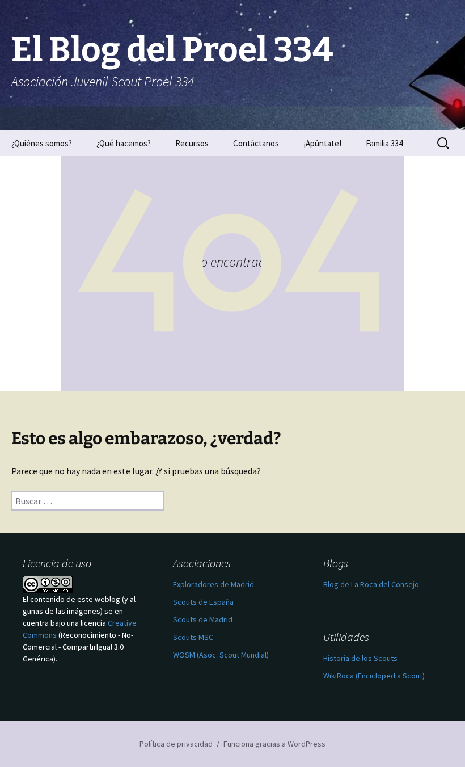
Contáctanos (256, 143)
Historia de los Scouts (360, 658)
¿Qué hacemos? (123, 143)
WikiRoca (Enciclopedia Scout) (374, 676)
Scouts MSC (193, 637)
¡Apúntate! (322, 143)
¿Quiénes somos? (41, 143)
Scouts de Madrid (202, 619)
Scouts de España (203, 602)
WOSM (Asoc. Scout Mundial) (221, 655)
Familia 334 (384, 143)
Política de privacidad (176, 744)
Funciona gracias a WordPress (274, 744)
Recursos (192, 143)
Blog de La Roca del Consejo (371, 584)
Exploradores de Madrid (213, 584)
